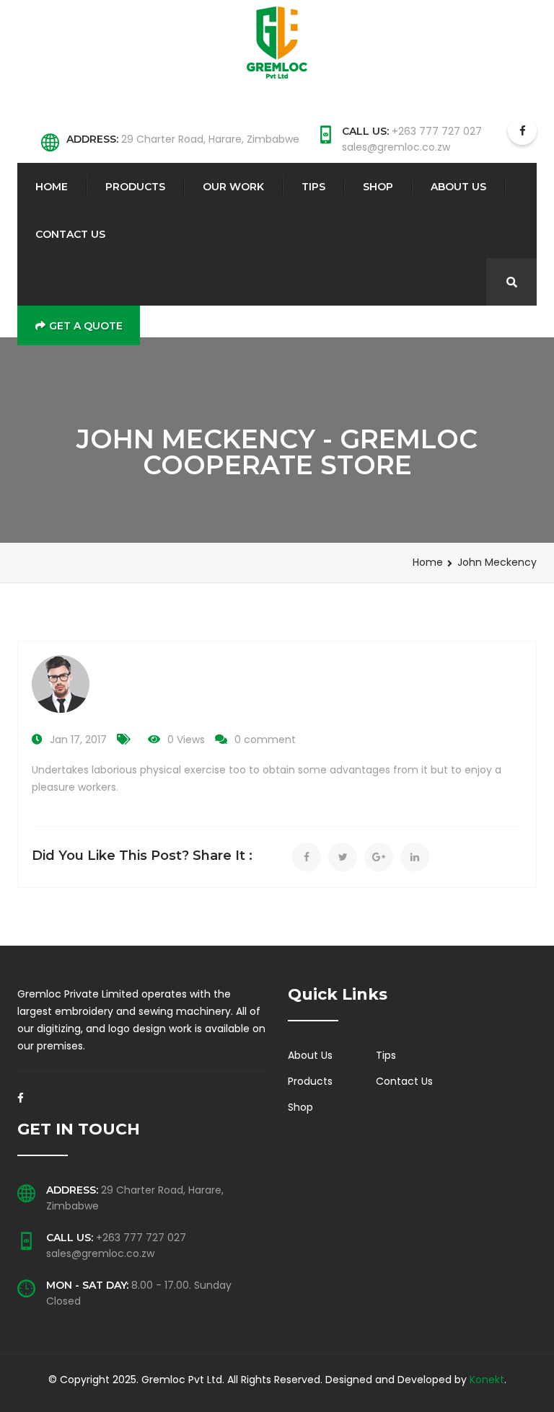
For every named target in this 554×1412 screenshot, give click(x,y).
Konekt (487, 1379)
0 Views (186, 739)
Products (135, 186)
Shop (378, 186)
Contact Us (70, 234)
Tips (313, 186)
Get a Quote (86, 325)
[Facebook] (20, 1102)
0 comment (265, 739)
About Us (458, 186)
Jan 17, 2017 (78, 739)
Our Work (233, 186)
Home (51, 186)
